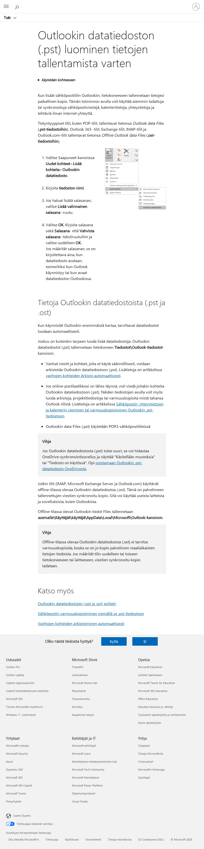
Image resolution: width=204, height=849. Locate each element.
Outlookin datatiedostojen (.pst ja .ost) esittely (77, 603)
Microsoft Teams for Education (156, 683)
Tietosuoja (52, 839)
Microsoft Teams (16, 793)
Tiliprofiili (77, 667)
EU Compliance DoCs (151, 839)
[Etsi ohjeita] (17, 6)
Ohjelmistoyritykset (83, 793)
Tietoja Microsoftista (150, 753)
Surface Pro (13, 667)
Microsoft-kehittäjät (84, 745)
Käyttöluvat (72, 839)
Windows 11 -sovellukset (21, 715)
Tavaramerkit (93, 839)
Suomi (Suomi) (22, 815)
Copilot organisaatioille (20, 683)
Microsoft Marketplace (85, 777)
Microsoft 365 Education (152, 691)
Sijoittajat (144, 777)
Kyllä (114, 641)
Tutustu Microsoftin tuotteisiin (24, 707)
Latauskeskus (80, 675)
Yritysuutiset (145, 761)
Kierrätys (77, 707)
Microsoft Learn (81, 753)
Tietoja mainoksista (120, 839)
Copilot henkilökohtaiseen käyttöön (27, 691)
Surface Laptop (15, 675)
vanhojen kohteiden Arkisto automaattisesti (83, 375)
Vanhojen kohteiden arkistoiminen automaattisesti (81, 623)
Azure (9, 761)
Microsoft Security (17, 753)
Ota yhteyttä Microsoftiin (23, 839)
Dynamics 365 (14, 769)
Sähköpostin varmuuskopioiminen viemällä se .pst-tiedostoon (91, 613)
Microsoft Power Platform (87, 785)
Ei (145, 641)
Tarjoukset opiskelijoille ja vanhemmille (162, 715)
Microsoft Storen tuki (84, 683)
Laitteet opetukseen (150, 675)
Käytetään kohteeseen (58, 79)
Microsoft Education (150, 667)
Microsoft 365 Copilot (19, 785)
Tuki (8, 17)
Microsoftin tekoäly (17, 745)
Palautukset (79, 691)
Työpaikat (144, 745)
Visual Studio (80, 801)
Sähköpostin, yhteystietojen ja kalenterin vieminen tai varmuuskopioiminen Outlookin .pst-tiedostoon (104, 409)
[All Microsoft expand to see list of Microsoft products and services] (6, 7)
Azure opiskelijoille (149, 723)
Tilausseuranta (81, 699)
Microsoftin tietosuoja (151, 769)
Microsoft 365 (14, 699)
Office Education (148, 699)
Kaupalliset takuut (83, 715)
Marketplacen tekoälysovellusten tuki (94, 761)
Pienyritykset (13, 801)
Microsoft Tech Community (88, 769)
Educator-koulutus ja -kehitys (155, 707)
